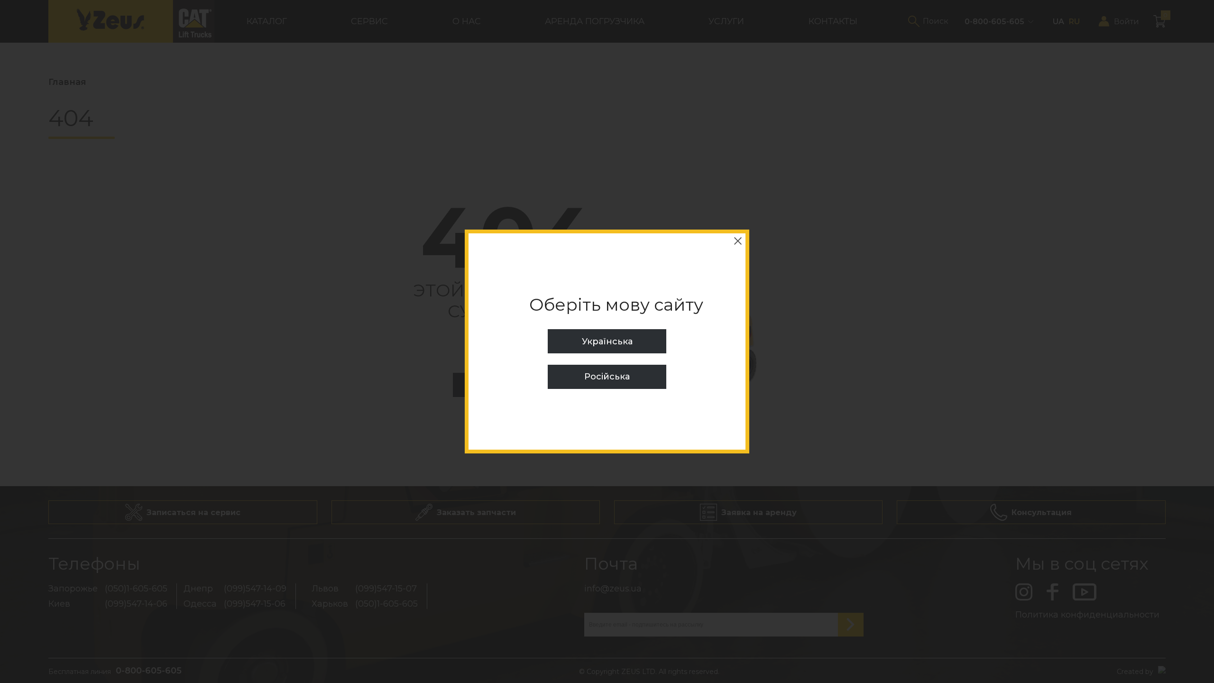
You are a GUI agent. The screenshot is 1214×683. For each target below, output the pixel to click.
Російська (607, 376)
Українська (607, 341)
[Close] (737, 241)
